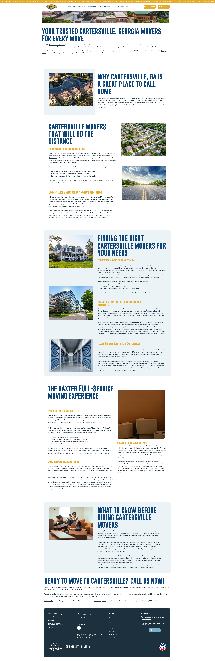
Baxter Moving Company (57, 45)
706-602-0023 (51, 619)
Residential (111, 622)
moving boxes (61, 437)
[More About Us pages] (118, 6)
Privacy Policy (112, 637)
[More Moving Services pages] (97, 6)
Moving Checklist (146, 619)
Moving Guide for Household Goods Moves (153, 623)
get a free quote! (100, 601)
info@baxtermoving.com (54, 620)
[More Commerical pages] (84, 6)
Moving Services (113, 628)
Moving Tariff (145, 624)
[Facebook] (79, 628)
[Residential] (128, 622)
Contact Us (111, 631)
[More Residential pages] (74, 6)
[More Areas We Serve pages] (109, 6)
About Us (111, 620)
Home (110, 617)
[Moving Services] (128, 628)
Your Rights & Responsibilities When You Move (153, 617)
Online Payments (113, 634)
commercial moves (127, 311)
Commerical (111, 625)
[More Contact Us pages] (127, 6)
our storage (112, 361)
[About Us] (128, 620)
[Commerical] (128, 625)
